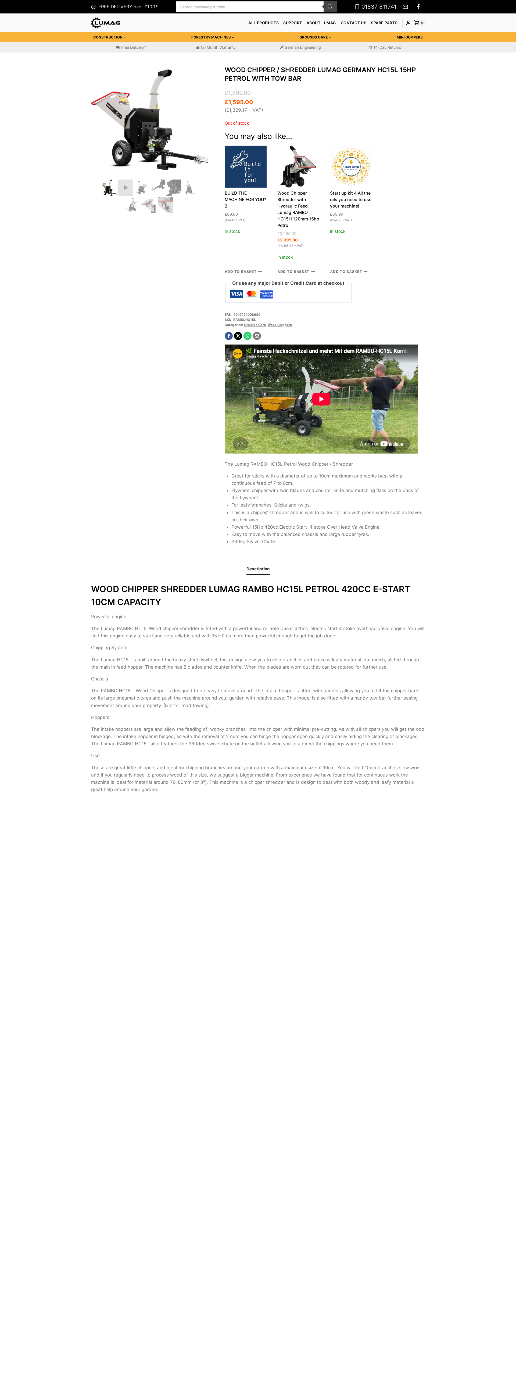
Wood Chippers (280, 325)
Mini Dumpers (410, 37)
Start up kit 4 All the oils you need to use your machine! (350, 199)
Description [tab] (258, 568)
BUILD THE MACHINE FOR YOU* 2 (245, 199)
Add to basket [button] (241, 271)
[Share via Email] (257, 336)
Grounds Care (255, 325)
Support (292, 22)
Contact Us (354, 22)
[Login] (408, 23)
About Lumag (321, 22)
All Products (263, 22)
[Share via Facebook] (229, 336)
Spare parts (384, 22)
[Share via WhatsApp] (247, 336)
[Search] (330, 6)
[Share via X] (238, 336)
